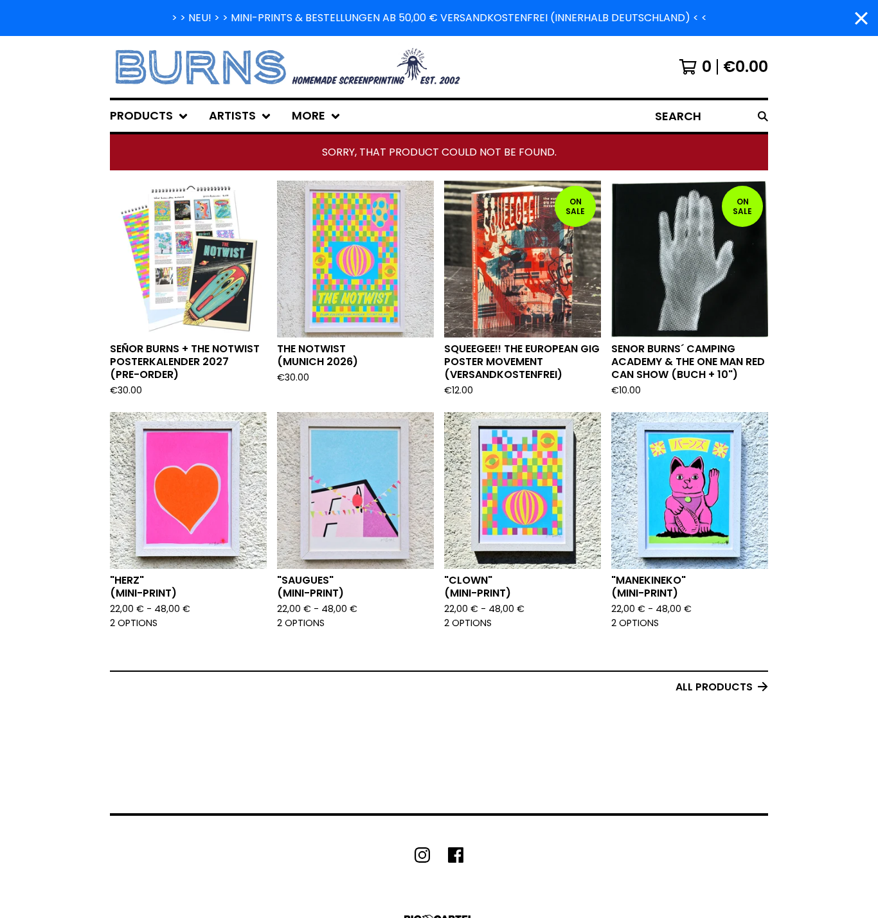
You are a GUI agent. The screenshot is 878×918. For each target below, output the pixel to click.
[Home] (289, 66)
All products (714, 687)
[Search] (763, 116)
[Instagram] (422, 855)
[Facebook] (455, 855)
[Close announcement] (861, 18)
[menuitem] (149, 116)
